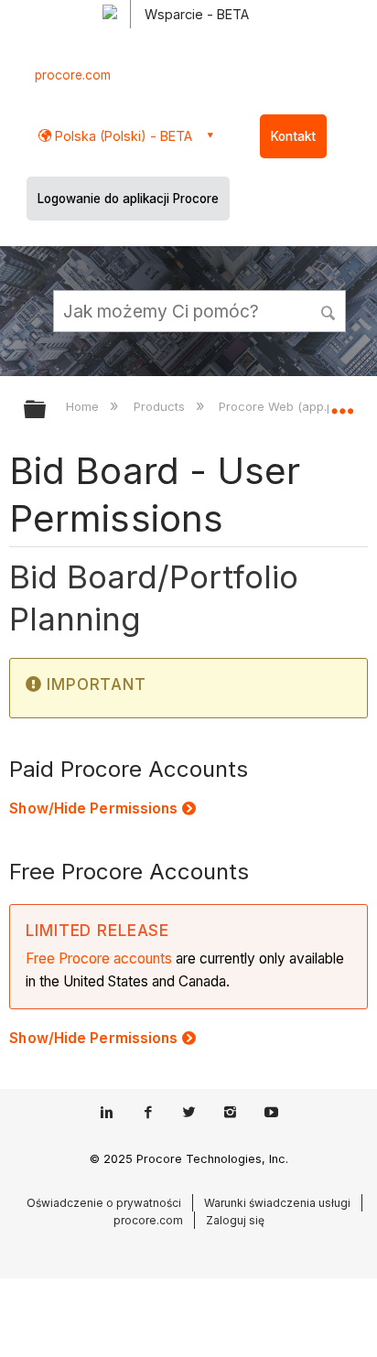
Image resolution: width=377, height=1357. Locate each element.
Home (84, 406)
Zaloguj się (235, 1220)
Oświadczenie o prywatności (104, 1203)
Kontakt (293, 136)
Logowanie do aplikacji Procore (128, 198)
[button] (329, 310)
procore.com (73, 75)
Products (161, 406)
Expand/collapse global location (342, 403)
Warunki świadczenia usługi (277, 1203)
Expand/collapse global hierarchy (47, 410)
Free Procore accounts (99, 958)
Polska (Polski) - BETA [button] (121, 136)
